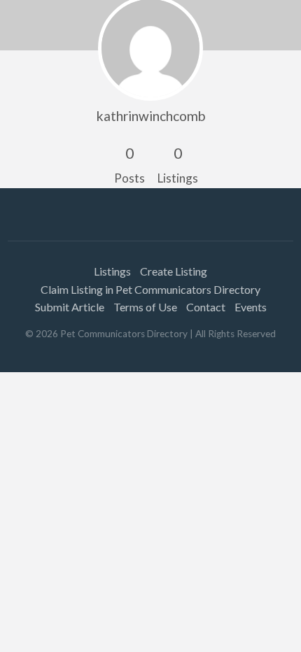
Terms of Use (145, 306)
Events (250, 306)
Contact (205, 306)
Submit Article (69, 306)
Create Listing (173, 271)
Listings (112, 271)
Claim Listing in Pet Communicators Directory (150, 289)
